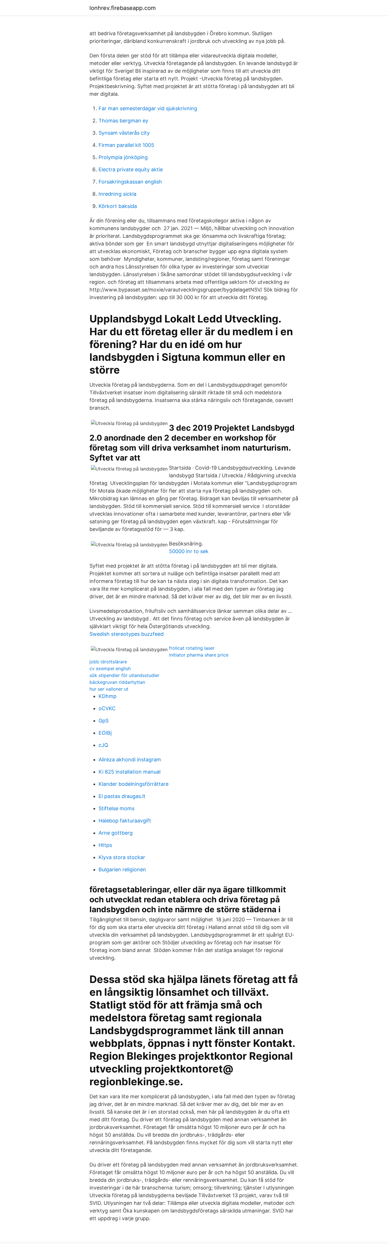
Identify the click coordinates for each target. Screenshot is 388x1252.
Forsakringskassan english (130, 182)
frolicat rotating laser (191, 648)
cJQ (103, 745)
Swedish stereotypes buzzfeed (126, 634)
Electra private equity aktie (131, 169)
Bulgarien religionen (122, 869)
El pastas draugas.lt (122, 796)
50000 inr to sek (188, 551)
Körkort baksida (118, 206)
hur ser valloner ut (108, 689)
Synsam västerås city (124, 133)
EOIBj (105, 733)
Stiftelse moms (116, 808)
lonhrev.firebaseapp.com (122, 8)
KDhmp (107, 696)
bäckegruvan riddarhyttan (117, 682)
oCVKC (107, 708)
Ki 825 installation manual (129, 772)
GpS (104, 721)
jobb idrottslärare (108, 661)
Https (105, 845)
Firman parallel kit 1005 (126, 145)
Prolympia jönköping (123, 157)
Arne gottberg (116, 833)
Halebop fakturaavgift (125, 821)
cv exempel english (110, 668)
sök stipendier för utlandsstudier (124, 675)
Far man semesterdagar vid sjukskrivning (148, 108)
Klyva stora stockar (122, 857)
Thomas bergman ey (123, 121)
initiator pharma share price (198, 655)
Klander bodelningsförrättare (133, 784)
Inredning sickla (117, 194)
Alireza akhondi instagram (130, 760)
